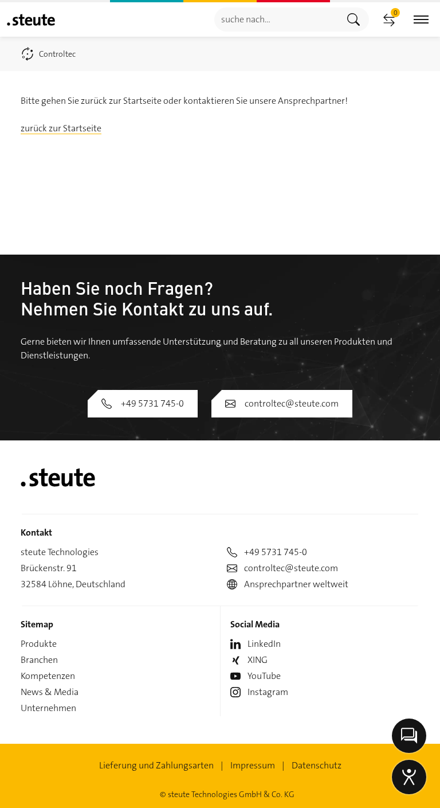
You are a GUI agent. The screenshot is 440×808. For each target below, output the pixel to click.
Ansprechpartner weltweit (296, 584)
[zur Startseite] (31, 20)
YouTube (264, 676)
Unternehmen (48, 708)
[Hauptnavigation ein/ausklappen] (421, 20)
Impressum (252, 765)
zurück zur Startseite (61, 128)
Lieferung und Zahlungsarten (156, 765)
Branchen (39, 660)
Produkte (39, 644)
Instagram (267, 692)
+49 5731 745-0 (152, 403)
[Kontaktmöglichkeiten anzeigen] (409, 736)
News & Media (49, 692)
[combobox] (276, 19)
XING (257, 660)
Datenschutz (316, 765)
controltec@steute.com (292, 403)
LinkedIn (264, 644)
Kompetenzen (48, 676)
